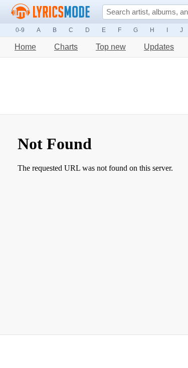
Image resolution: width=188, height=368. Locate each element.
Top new (111, 47)
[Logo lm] (50, 12)
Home (25, 47)
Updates (159, 47)
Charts (66, 47)
